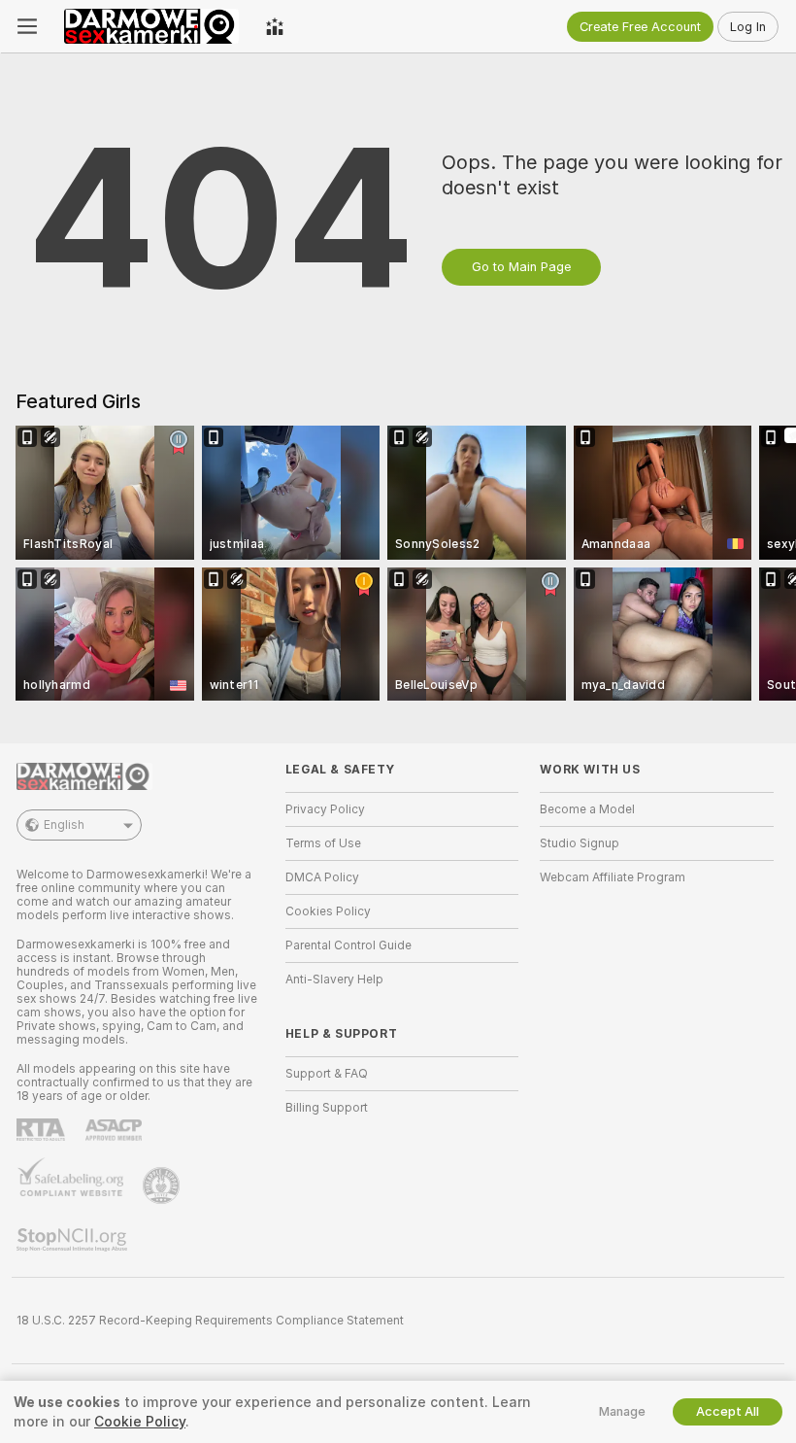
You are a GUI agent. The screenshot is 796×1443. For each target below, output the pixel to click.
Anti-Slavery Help (334, 979)
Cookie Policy (139, 1421)
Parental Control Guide (348, 945)
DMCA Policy (322, 877)
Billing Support (326, 1108)
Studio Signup (579, 843)
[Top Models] (275, 26)
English (64, 825)
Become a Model (587, 809)
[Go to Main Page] (151, 26)
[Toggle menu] (27, 26)
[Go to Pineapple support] (163, 1185)
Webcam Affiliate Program (612, 877)
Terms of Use (323, 843)
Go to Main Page (521, 266)
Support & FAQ (326, 1074)
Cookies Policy (328, 911)
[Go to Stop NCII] (74, 1240)
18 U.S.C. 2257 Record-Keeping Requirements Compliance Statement (210, 1320)
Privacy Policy (325, 809)
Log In (748, 26)
